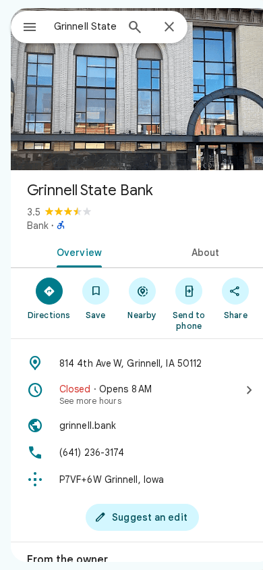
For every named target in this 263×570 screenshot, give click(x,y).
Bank (38, 225)
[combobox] (85, 26)
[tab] (76, 251)
